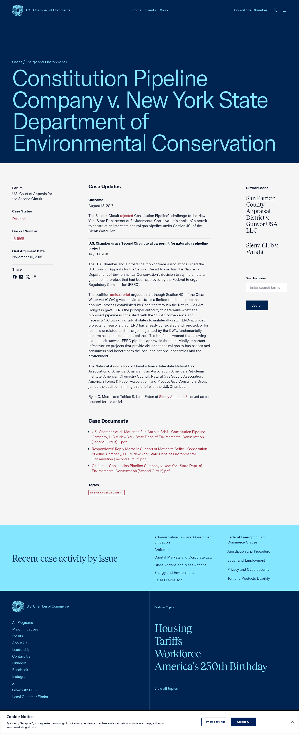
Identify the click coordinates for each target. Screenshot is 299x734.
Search (257, 305)
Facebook (20, 669)
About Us (19, 642)
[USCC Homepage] (40, 606)
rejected (126, 215)
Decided (19, 218)
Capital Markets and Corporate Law (183, 557)
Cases (17, 62)
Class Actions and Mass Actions (180, 565)
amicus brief (120, 294)
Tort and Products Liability (248, 578)
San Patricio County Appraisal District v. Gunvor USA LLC (261, 214)
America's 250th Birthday (211, 666)
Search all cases (256, 278)
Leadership (21, 649)
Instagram (20, 676)
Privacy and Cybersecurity (248, 569)
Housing (173, 628)
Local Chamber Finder (30, 696)
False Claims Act (168, 580)
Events (150, 10)
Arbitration (162, 549)
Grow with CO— (25, 690)
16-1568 (18, 238)
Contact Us (21, 656)
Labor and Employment (246, 560)
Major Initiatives (25, 629)
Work (164, 10)
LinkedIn (19, 663)
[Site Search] (275, 10)
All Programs (22, 622)
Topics (136, 10)
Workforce (177, 653)
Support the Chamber (249, 10)
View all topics (166, 688)
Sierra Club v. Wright (262, 248)
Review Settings (214, 721)
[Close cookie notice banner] (292, 721)
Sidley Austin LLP (173, 396)
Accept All (243, 721)
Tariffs (168, 641)
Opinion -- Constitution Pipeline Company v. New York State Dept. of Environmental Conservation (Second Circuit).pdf (147, 468)
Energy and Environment (45, 62)
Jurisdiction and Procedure (248, 551)
